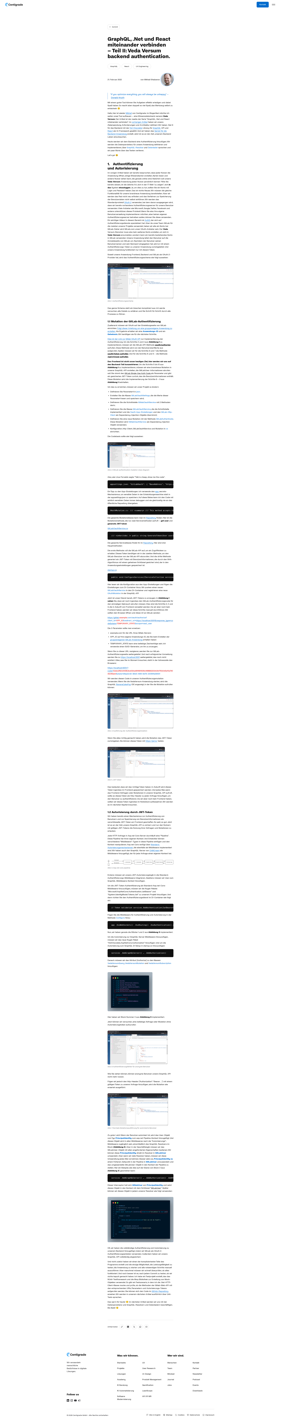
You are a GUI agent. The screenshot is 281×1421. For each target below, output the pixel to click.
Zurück (115, 27)
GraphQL (114, 66)
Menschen (172, 1363)
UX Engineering (142, 66)
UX (143, 1363)
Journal (170, 1380)
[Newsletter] (79, 1400)
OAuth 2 (127, 202)
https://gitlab (113, 618)
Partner (196, 1368)
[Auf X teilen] (134, 1326)
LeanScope (147, 1391)
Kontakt (262, 5)
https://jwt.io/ (151, 741)
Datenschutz (195, 1415)
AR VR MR (146, 1396)
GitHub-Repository (160, 1291)
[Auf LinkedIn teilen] (128, 1326)
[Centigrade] (14, 5)
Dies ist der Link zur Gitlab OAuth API (124, 339)
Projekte (120, 1368)
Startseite (121, 1363)
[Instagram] (71, 1400)
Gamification (147, 1385)
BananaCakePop (123, 684)
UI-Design (146, 1374)
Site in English (154, 1415)
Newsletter (197, 1374)
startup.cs (112, 570)
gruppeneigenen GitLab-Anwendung (126, 640)
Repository (151, 518)
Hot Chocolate (136, 128)
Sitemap (169, 1415)
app (157, 491)
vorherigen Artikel (140, 122)
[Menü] (273, 4)
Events (196, 1385)
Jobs (169, 1385)
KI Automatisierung (125, 1391)
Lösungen (121, 1374)
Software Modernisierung (124, 1397)
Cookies (181, 1415)
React (126, 66)
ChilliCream (155, 851)
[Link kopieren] (121, 1326)
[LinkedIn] (68, 1400)
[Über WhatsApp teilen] (140, 1326)
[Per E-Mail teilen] (146, 1326)
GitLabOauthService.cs (118, 528)
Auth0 (147, 220)
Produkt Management (151, 1380)
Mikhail (129, 113)
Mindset (171, 1374)
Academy (121, 1380)
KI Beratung (122, 1385)
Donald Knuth (117, 97)
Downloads (198, 1391)
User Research (148, 1368)
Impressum (209, 1415)
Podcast (196, 1380)
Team (169, 1368)
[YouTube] (75, 1400)
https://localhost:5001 (130, 657)
